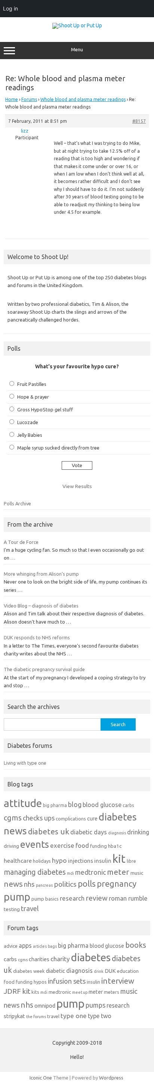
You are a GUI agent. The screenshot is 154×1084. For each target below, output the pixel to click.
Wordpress (111, 1077)
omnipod (44, 1005)
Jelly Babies (29, 435)
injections (80, 861)
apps (25, 945)
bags (52, 946)
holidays (42, 861)
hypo (59, 860)
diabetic (55, 971)
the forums (36, 1016)
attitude (23, 803)
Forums (29, 99)
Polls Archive (17, 503)
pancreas (44, 885)
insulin (102, 861)
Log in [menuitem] (10, 8)
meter (118, 871)
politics (65, 884)
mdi (70, 873)
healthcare (18, 861)
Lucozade (27, 422)
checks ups (39, 818)
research (72, 898)
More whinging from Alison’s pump (41, 573)
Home (11, 99)
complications (71, 818)
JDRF (12, 991)
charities (39, 959)
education (128, 971)
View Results (77, 486)
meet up (79, 992)
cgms (13, 817)
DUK (110, 971)
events (34, 844)
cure (92, 818)
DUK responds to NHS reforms (37, 637)
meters (111, 992)
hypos (40, 981)
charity (60, 958)
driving (11, 846)
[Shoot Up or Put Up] (77, 25)
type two (99, 1016)
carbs (128, 805)
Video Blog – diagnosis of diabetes (41, 605)
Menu (77, 49)
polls (87, 883)
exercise (62, 845)
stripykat (14, 1016)
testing (12, 909)
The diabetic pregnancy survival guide (44, 669)
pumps (95, 1005)
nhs (29, 884)
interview (117, 981)
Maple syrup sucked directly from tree (58, 447)
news (13, 883)
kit (119, 859)
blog (74, 804)
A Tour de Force (21, 542)
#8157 (139, 121)
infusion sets (67, 981)
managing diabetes (35, 872)
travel (30, 908)
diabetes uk (48, 831)
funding (98, 846)
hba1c (114, 846)
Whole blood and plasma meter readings (83, 99)
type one (74, 1015)
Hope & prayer (33, 396)
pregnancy (116, 883)
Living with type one (25, 762)
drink (99, 971)
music (136, 873)
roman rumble (128, 898)
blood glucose (102, 804)
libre (131, 861)
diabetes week (29, 971)
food (82, 845)
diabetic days (88, 832)
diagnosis (117, 833)
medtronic (90, 872)
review (97, 898)
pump (17, 896)
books (135, 945)
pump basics (45, 898)
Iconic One (41, 1077)
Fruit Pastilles (31, 384)
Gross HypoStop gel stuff (45, 409)
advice (11, 945)
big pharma (55, 805)
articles (40, 946)
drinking (138, 832)
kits (35, 992)
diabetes (91, 957)
